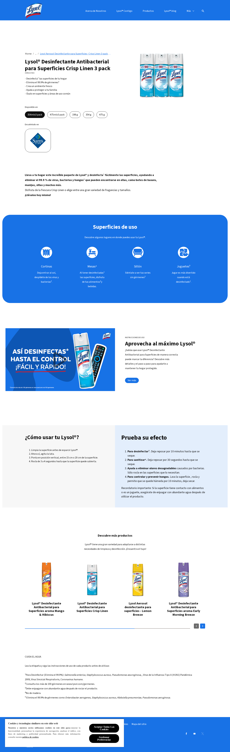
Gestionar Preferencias (104, 738)
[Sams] (38, 140)
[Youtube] (194, 733)
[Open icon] (203, 11)
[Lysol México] (33, 11)
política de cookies (30, 737)
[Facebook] (186, 733)
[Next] (202, 626)
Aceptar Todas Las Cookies (104, 728)
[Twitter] (202, 733)
